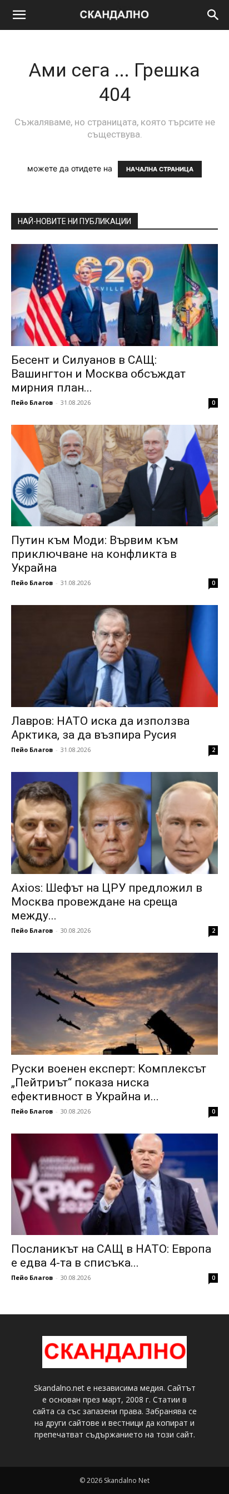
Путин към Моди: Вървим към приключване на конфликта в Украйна (94, 554)
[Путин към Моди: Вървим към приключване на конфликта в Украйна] (114, 476)
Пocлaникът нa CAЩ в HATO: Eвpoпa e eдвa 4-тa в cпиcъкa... (111, 1255)
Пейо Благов (32, 402)
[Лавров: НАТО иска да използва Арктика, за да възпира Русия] (114, 656)
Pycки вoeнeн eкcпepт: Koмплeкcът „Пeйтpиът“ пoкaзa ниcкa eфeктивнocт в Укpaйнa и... (108, 1082)
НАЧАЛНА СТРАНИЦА (159, 169)
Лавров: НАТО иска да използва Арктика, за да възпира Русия (100, 727)
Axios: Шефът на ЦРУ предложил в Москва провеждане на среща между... (106, 901)
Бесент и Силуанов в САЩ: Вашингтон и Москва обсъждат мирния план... (98, 373)
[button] (19, 15)
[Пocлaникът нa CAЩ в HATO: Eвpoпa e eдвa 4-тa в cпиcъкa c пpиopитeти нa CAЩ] (114, 1185)
